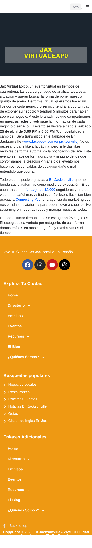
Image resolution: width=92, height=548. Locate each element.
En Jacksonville (61, 180)
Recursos (16, 336)
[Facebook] (27, 264)
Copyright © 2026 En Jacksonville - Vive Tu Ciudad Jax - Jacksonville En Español (46, 534)
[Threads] (64, 264)
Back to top (18, 526)
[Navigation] (87, 6)
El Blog (14, 347)
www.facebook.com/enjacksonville (50, 142)
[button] (6, 541)
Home (13, 295)
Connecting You (27, 200)
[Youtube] (52, 264)
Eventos (15, 326)
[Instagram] (40, 264)
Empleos (15, 316)
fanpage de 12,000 (39, 190)
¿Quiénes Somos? (23, 357)
